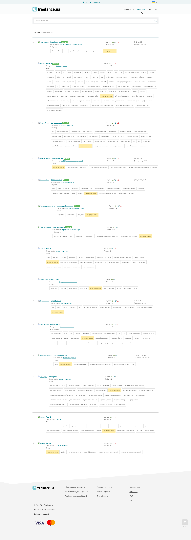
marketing (95, 77)
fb (91, 188)
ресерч (111, 288)
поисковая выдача (133, 101)
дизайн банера (57, 146)
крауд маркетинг (70, 390)
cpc (119, 333)
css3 (58, 307)
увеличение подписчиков (126, 193)
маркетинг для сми (105, 400)
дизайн (69, 77)
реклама (63, 257)
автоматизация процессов (58, 400)
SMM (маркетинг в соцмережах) (71, 44)
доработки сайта (74, 400)
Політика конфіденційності (76, 496)
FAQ (150, 9)
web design (50, 77)
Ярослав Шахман (59, 227)
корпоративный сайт (137, 77)
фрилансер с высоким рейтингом (102, 105)
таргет (80, 193)
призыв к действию (53, 105)
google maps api (113, 141)
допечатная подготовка (70, 430)
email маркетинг (101, 390)
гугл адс (136, 338)
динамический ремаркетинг (124, 105)
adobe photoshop (62, 132)
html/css (111, 82)
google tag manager (134, 333)
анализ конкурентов (149, 86)
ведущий (139, 430)
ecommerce (146, 141)
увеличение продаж (129, 188)
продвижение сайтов (53, 430)
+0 (112, 123)
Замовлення (129, 9)
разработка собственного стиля (124, 364)
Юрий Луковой (56, 301)
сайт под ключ (78, 77)
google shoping (103, 343)
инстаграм (84, 188)
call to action (96, 101)
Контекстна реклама (67, 327)
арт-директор (149, 430)
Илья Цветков (55, 324)
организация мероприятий (107, 193)
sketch (135, 91)
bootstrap (152, 72)
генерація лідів (114, 262)
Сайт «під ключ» (61, 66)
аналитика (54, 288)
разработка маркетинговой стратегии (62, 395)
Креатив (58, 419)
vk (52, 51)
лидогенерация (99, 188)
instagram (86, 51)
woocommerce (125, 141)
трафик (63, 452)
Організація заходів (67, 182)
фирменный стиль (126, 132)
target (73, 193)
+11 (113, 42)
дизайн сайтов (56, 136)
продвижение (71, 215)
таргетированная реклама (60, 193)
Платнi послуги (103, 496)
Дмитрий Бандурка (60, 355)
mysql (69, 72)
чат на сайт (93, 404)
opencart (102, 72)
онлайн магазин (146, 136)
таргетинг (61, 215)
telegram (100, 257)
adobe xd (149, 96)
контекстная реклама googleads (131, 452)
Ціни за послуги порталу (75, 487)
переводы (74, 426)
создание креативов (80, 364)
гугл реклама (146, 338)
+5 (110, 63)
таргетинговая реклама (144, 307)
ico (73, 101)
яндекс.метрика (97, 51)
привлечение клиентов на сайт (108, 452)
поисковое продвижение (77, 96)
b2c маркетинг (140, 395)
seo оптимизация (123, 86)
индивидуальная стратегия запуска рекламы (143, 167)
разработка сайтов (140, 132)
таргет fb (62, 343)
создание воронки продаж (113, 395)
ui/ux (87, 82)
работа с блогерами (139, 262)
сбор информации (86, 262)
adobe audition (93, 136)
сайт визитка (152, 82)
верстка (143, 72)
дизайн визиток (69, 136)
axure (49, 82)
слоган (98, 430)
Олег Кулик (53, 377)
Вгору (185, 526)
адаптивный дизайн (78, 86)
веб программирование (124, 82)
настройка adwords (138, 96)
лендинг (149, 77)
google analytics (75, 51)
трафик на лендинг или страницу (76, 167)
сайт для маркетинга (118, 101)
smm (87, 77)
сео (102, 77)
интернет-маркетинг (113, 188)
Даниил (48, 443)
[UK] (155, 2)
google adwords (75, 132)
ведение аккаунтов (100, 262)
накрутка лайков (139, 257)
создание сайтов (140, 82)
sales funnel (83, 288)
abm (135, 288)
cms (121, 72)
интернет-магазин (122, 77)
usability (103, 82)
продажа (81, 215)
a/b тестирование (52, 101)
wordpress (87, 72)
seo (116, 72)
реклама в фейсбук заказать (87, 343)
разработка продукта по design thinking (112, 404)
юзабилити (58, 91)
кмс (134, 141)
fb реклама (133, 343)
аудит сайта (65, 86)
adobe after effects (118, 136)
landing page (110, 77)
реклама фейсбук (116, 338)
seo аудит (79, 236)
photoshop (77, 72)
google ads (128, 338)
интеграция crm (81, 395)
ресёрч (119, 288)
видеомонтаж (138, 426)
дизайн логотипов (132, 136)
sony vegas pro (87, 141)
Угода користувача (104, 487)
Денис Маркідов (57, 158)
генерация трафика (116, 146)
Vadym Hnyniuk (56, 123)
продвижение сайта (109, 86)
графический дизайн (93, 86)
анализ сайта (136, 86)
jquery (58, 72)
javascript (50, 72)
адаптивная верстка (58, 141)
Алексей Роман (56, 180)
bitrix (58, 77)
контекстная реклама (132, 72)
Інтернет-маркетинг (67, 125)
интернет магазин (100, 132)
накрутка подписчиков (54, 267)
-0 (118, 42)
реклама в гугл (84, 105)
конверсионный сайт (83, 101)
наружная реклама (74, 385)
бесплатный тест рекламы (98, 167)
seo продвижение (52, 96)
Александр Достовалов (65, 206)
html (53, 307)
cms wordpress (81, 136)
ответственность (100, 91)
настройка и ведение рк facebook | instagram (82, 452)
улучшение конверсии (90, 400)
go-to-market (128, 288)
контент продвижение (130, 390)
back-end (64, 96)
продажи (142, 91)
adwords (56, 82)
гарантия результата (142, 105)
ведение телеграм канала (72, 267)
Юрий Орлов (54, 279)
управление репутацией (85, 390)
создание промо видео (146, 390)
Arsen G (49, 63)
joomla (95, 72)
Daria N (48, 248)
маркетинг (50, 86)
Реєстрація (95, 2)
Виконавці (141, 9)
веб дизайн (94, 82)
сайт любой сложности (122, 96)
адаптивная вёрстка (71, 146)
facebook (58, 51)
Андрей (48, 417)
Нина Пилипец (55, 42)
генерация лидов (110, 51)
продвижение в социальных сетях (106, 236)
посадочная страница (101, 146)
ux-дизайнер (65, 101)
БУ (156, 9)
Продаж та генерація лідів (75, 208)
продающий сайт (124, 91)
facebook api (113, 91)
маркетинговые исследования (134, 385)
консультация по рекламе (118, 167)
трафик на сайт (147, 101)
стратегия (63, 288)
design (110, 72)
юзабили (106, 101)
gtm (124, 333)
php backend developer (54, 110)
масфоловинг (126, 262)
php (64, 72)
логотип (82, 426)
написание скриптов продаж (78, 404)
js (63, 77)
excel (65, 51)
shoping (54, 343)
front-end (76, 91)
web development (87, 91)
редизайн (80, 82)
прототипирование (68, 82)
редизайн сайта (93, 96)
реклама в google (109, 333)
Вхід (85, 2)
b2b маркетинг (128, 395)
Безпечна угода (103, 492)
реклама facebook (148, 333)
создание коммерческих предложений (126, 400)
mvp (105, 288)
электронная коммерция (70, 105)
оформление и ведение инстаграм (100, 364)
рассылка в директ (88, 267)
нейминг (104, 426)
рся (139, 141)
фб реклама (71, 343)
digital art (68, 91)
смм (59, 188)
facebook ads (75, 338)
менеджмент (73, 288)
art (57, 86)
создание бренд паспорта (58, 404)
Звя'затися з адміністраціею (76, 492)
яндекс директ (105, 136)
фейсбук (77, 333)
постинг (80, 257)
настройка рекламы (102, 338)
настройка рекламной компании (136, 146)
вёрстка (49, 91)
